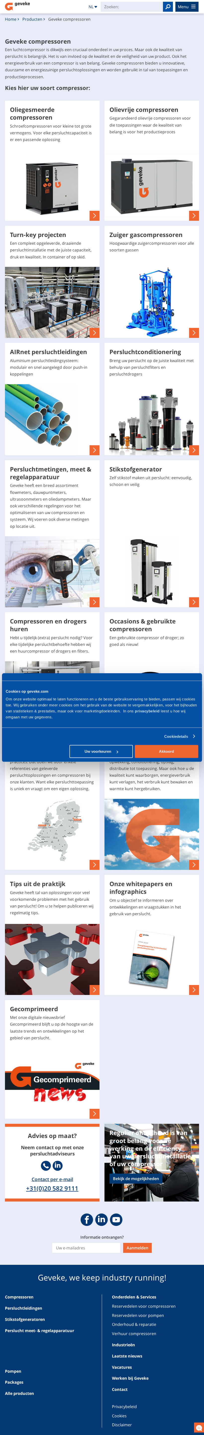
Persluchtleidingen (23, 1308)
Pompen (13, 1371)
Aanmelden (137, 1248)
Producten (32, 19)
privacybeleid (148, 711)
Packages (14, 1382)
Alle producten (19, 1393)
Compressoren (19, 1297)
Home (10, 19)
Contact (120, 1389)
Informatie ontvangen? (102, 1237)
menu (183, 6)
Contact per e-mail (52, 1179)
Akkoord (166, 751)
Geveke (17, 6)
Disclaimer (122, 1425)
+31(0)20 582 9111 (52, 1188)
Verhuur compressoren (134, 1333)
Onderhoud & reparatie (134, 1324)
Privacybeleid (124, 1406)
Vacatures (122, 1367)
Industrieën (123, 1345)
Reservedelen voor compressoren (144, 1306)
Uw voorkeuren (98, 751)
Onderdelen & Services (134, 1297)
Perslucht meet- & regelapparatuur (39, 1330)
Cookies (119, 1416)
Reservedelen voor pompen (138, 1315)
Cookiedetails (176, 736)
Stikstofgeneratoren (25, 1319)
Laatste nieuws (127, 1356)
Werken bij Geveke (130, 1378)
